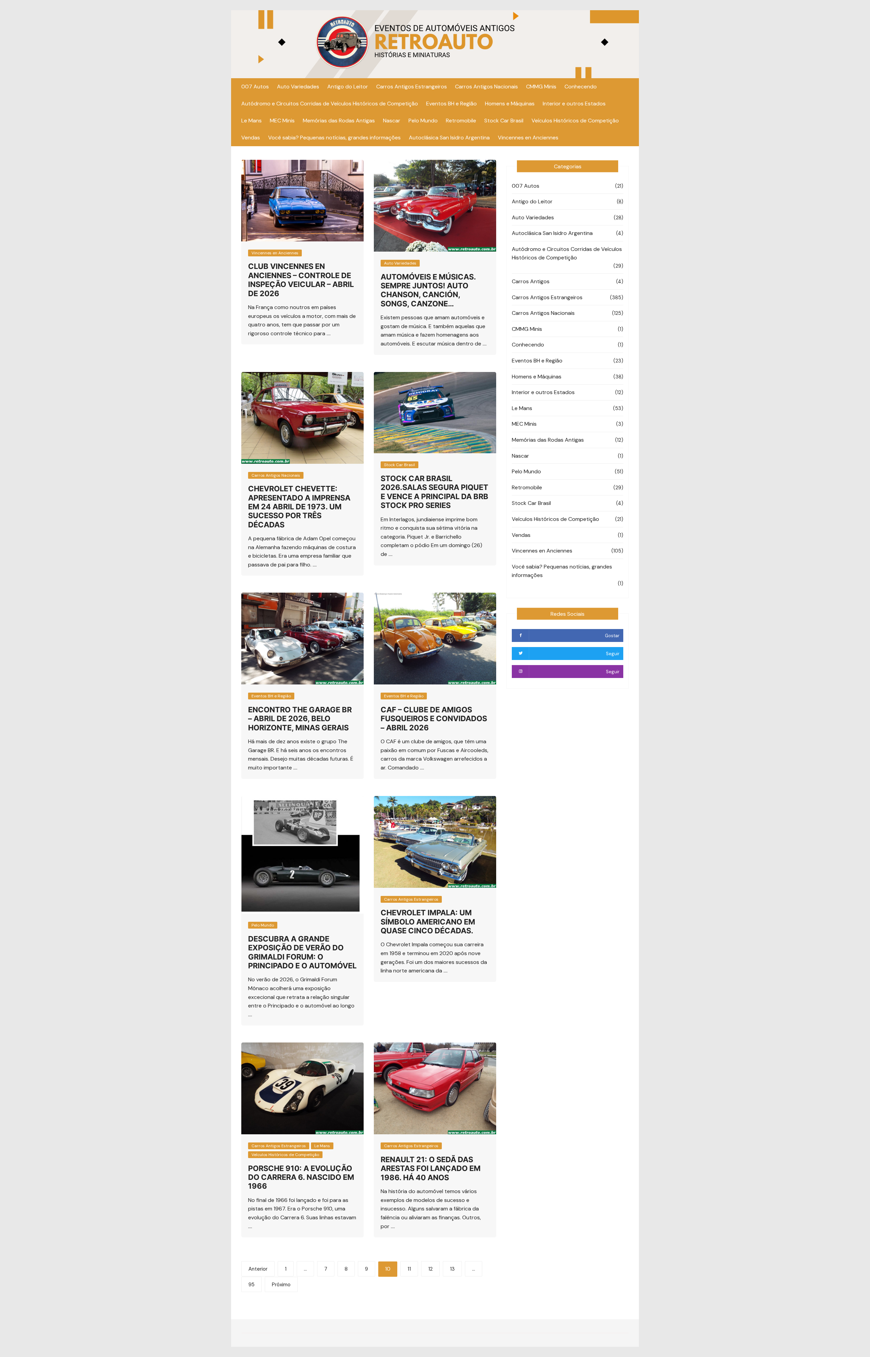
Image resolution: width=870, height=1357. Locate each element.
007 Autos (255, 86)
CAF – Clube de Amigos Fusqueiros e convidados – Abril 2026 (434, 718)
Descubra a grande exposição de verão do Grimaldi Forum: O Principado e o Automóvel (302, 952)
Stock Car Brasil (503, 120)
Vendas (250, 137)
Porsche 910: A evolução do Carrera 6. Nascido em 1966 (301, 1177)
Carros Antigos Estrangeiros (411, 86)
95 (251, 1284)
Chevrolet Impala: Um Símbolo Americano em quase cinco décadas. (428, 921)
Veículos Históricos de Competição (575, 120)
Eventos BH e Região (451, 103)
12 (430, 1269)
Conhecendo (580, 86)
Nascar (391, 120)
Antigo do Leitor (347, 86)
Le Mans (251, 120)
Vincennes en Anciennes (528, 137)
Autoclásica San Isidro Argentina (449, 137)
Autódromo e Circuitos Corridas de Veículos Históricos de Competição (329, 103)
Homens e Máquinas (510, 103)
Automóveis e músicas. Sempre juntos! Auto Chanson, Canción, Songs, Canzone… (428, 290)
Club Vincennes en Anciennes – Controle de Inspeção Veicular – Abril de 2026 (301, 280)
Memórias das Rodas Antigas (339, 120)
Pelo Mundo (423, 120)
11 (409, 1269)
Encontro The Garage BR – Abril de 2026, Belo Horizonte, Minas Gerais (300, 718)
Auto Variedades (298, 86)
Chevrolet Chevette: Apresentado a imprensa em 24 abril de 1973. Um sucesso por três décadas (299, 506)
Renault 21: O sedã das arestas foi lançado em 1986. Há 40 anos (431, 1168)
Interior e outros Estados (574, 103)
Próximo (281, 1284)
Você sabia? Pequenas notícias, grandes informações (334, 137)
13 (452, 1269)
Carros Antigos (531, 281)
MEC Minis (282, 120)
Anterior (257, 1269)
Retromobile (461, 120)
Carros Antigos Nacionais (486, 86)
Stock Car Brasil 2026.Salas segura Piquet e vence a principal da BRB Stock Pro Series (434, 492)
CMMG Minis (541, 86)
